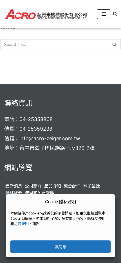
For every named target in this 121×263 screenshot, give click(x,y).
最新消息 (13, 186)
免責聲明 (21, 224)
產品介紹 (52, 186)
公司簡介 (33, 186)
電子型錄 (91, 186)
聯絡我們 (13, 193)
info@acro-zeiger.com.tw (49, 138)
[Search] (115, 14)
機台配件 (72, 186)
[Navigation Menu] (103, 14)
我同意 (60, 247)
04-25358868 (36, 119)
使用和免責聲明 (39, 193)
